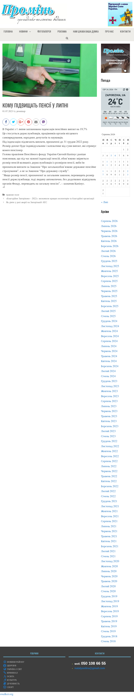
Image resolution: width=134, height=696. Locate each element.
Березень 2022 (109, 486)
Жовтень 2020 (109, 566)
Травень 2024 (109, 356)
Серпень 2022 (109, 461)
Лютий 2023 (108, 431)
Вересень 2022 (110, 456)
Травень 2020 (109, 581)
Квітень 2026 (109, 241)
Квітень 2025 (109, 301)
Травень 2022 (109, 476)
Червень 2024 (109, 351)
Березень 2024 (109, 366)
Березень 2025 (109, 306)
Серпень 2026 (109, 221)
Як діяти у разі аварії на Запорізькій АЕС (26, 202)
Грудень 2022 (109, 441)
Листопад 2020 (110, 561)
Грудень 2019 (109, 596)
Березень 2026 (109, 246)
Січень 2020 (108, 591)
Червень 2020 (109, 576)
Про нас (109, 31)
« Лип (104, 202)
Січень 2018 (108, 641)
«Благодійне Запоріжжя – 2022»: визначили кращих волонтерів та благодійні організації (50, 198)
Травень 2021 (109, 536)
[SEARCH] (67, 38)
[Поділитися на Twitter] (13, 123)
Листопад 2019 (110, 601)
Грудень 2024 (109, 321)
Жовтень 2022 (109, 451)
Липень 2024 (109, 346)
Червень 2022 (109, 471)
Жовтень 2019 (109, 606)
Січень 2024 (108, 376)
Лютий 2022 (108, 491)
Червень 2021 (109, 531)
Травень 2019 (109, 621)
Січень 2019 (108, 631)
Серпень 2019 (109, 616)
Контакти (125, 31)
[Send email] (36, 123)
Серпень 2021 (109, 521)
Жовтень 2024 (109, 331)
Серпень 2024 (109, 341)
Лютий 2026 (108, 251)
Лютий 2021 (108, 551)
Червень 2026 (109, 231)
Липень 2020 (109, 571)
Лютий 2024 (108, 371)
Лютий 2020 (108, 586)
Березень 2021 (109, 546)
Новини (23, 31)
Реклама (62, 31)
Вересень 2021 (110, 516)
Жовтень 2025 (109, 271)
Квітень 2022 (109, 481)
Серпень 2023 (109, 401)
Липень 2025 (109, 286)
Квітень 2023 (109, 421)
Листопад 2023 (110, 386)
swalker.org (6, 694)
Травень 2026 (109, 236)
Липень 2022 (109, 466)
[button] (31, 31)
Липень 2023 (109, 406)
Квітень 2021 (109, 541)
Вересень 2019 (110, 611)
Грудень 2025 (109, 261)
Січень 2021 (108, 556)
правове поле (12, 194)
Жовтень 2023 (109, 391)
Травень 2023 (109, 416)
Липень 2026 (109, 226)
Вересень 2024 (110, 336)
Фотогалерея (44, 31)
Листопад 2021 (110, 506)
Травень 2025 (109, 296)
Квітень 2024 (109, 361)
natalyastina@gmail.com (90, 668)
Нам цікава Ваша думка (86, 31)
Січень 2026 (108, 256)
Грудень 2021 (109, 501)
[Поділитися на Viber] (43, 123)
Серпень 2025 (109, 281)
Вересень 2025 (110, 276)
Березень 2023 (109, 426)
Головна (8, 31)
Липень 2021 (109, 526)
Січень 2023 (108, 436)
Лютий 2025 (108, 311)
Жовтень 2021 (109, 511)
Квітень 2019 (109, 626)
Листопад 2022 (110, 446)
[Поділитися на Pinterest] (28, 123)
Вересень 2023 (110, 396)
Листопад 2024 (110, 326)
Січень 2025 (108, 316)
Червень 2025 (109, 291)
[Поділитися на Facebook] (5, 123)
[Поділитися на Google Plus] (20, 123)
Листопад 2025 (110, 266)
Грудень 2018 (109, 636)
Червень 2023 (109, 411)
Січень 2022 (108, 496)
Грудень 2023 (109, 381)
